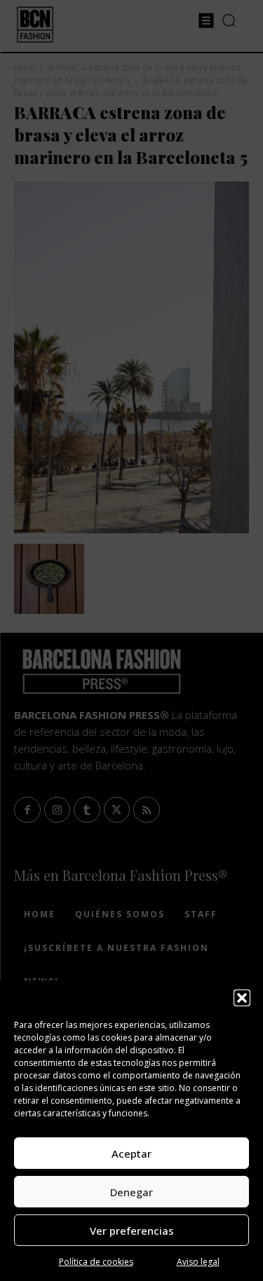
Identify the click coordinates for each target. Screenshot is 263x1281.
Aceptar (131, 1153)
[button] (242, 998)
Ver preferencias (132, 1231)
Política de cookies (96, 1262)
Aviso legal (198, 1262)
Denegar (131, 1192)
